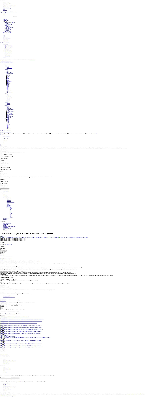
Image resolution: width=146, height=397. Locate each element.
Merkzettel (7, 30)
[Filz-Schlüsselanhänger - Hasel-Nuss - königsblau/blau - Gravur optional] (14, 347)
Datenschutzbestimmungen (10, 313)
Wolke (8, 101)
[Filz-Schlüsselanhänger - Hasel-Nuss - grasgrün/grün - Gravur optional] (13, 325)
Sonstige (6, 105)
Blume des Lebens (8, 48)
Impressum (5, 10)
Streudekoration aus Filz (7, 50)
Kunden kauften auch (10, 316)
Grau (8, 122)
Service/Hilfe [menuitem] (8, 5)
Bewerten (2, 254)
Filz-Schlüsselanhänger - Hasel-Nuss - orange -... (33, 331)
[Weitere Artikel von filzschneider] (3, 236)
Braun (8, 119)
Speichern (2, 315)
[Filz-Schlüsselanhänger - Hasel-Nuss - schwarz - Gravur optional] (12, 329)
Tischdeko (4, 194)
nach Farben (7, 118)
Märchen (6, 102)
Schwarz (8, 128)
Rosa (8, 126)
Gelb (8, 121)
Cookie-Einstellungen (7, 2)
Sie (7, 71)
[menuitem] (74, 2)
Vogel (8, 82)
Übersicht (6, 23)
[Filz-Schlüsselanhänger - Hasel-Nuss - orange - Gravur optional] (12, 331)
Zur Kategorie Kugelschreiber (5, 132)
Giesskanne (9, 108)
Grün (8, 123)
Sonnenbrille (9, 113)
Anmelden (7, 22)
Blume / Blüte (9, 97)
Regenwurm (9, 81)
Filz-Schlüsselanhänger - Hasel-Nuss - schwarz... (34, 329)
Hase (8, 86)
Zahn (8, 107)
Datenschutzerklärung (7, 8)
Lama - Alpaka (10, 92)
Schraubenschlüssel (10, 111)
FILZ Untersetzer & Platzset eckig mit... (44, 337)
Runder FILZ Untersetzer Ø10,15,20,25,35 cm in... (34, 340)
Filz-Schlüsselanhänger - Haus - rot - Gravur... (29, 323)
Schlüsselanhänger (6, 63)
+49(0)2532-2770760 (4, 354)
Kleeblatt (9, 95)
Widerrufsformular (6, 362)
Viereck (8, 74)
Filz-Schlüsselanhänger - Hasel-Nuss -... (34, 325)
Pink (8, 125)
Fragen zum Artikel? (6, 296)
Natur (6, 93)
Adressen (6, 25)
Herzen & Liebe (8, 51)
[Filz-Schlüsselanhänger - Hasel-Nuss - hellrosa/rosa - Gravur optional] (13, 333)
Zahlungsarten (7, 26)
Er (7, 70)
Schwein (8, 83)
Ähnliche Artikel (3, 316)
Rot (8, 127)
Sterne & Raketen (8, 55)
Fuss (8, 112)
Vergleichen (3, 252)
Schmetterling (9, 90)
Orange (8, 124)
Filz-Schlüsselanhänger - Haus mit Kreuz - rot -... (33, 321)
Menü (4, 13)
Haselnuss (9, 96)
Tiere (6, 54)
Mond (8, 98)
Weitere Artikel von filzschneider (9, 297)
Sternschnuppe (10, 116)
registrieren (13, 22)
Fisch (8, 84)
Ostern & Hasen (8, 53)
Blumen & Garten (8, 52)
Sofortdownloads (8, 29)
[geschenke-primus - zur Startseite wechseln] (8, 12)
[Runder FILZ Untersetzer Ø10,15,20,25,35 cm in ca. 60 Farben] (12, 340)
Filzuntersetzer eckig (8, 46)
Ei (7, 77)
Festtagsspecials (5, 218)
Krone (8, 103)
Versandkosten (20, 381)
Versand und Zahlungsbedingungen (9, 5)
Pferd (8, 87)
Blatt (8, 94)
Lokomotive (9, 68)
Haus (8, 199)
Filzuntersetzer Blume (9, 47)
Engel (8, 115)
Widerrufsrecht (5, 227)
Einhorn (8, 88)
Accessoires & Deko (6, 196)
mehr (38, 260)
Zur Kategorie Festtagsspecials (5, 130)
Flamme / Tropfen (10, 109)
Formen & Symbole (8, 72)
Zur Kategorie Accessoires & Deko (6, 62)
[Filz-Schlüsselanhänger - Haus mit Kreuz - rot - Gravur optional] (12, 321)
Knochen (9, 117)
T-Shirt (8, 110)
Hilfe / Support (5, 3)
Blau (8, 120)
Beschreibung (2, 258)
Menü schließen (5, 20)
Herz (8, 78)
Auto (8, 67)
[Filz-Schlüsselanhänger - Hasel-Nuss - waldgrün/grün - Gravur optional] (13, 327)
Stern (8, 76)
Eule (8, 85)
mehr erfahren (32, 59)
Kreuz (8, 75)
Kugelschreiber (5, 219)
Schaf (8, 91)
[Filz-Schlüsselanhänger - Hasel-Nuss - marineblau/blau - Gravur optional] (14, 345)
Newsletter (5, 368)
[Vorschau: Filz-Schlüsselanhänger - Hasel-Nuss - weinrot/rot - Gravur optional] (15, 237)
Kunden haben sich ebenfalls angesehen (22, 316)
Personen (6, 69)
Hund (8, 80)
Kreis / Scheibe (10, 73)
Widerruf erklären (8, 31)
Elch (8, 89)
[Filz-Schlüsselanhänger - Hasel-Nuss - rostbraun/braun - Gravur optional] (14, 343)
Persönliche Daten (8, 24)
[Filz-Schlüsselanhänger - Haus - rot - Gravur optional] (10, 323)
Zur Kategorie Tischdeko (4, 42)
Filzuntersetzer (5, 44)
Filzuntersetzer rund (8, 45)
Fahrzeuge (7, 66)
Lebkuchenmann (10, 114)
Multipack (7, 49)
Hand (8, 106)
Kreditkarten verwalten (9, 27)
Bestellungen (7, 28)
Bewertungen (8, 258)
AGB (4, 9)
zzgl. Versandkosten (8, 244)
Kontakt (4, 4)
